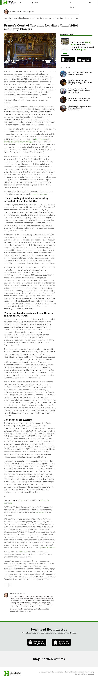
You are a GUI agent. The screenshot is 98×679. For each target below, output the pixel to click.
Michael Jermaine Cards (18, 12)
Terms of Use (51, 672)
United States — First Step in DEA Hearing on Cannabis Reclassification (80, 108)
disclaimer (40, 512)
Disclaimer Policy (62, 672)
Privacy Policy (83, 672)
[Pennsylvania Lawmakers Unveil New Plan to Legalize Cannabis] (63, 99)
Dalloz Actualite (24, 552)
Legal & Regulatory (20, 18)
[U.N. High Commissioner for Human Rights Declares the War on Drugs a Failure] (63, 91)
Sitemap (91, 672)
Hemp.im (7, 18)
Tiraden (22, 500)
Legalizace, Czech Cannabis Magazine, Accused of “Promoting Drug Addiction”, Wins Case (80, 82)
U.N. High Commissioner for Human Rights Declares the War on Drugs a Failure (79, 91)
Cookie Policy (73, 672)
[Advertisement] (76, 127)
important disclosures (46, 548)
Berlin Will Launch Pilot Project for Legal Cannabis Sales (80, 73)
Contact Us (42, 672)
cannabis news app (39, 194)
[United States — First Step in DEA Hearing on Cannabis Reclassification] (63, 108)
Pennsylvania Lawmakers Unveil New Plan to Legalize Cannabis (79, 99)
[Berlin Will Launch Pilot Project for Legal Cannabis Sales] (63, 73)
